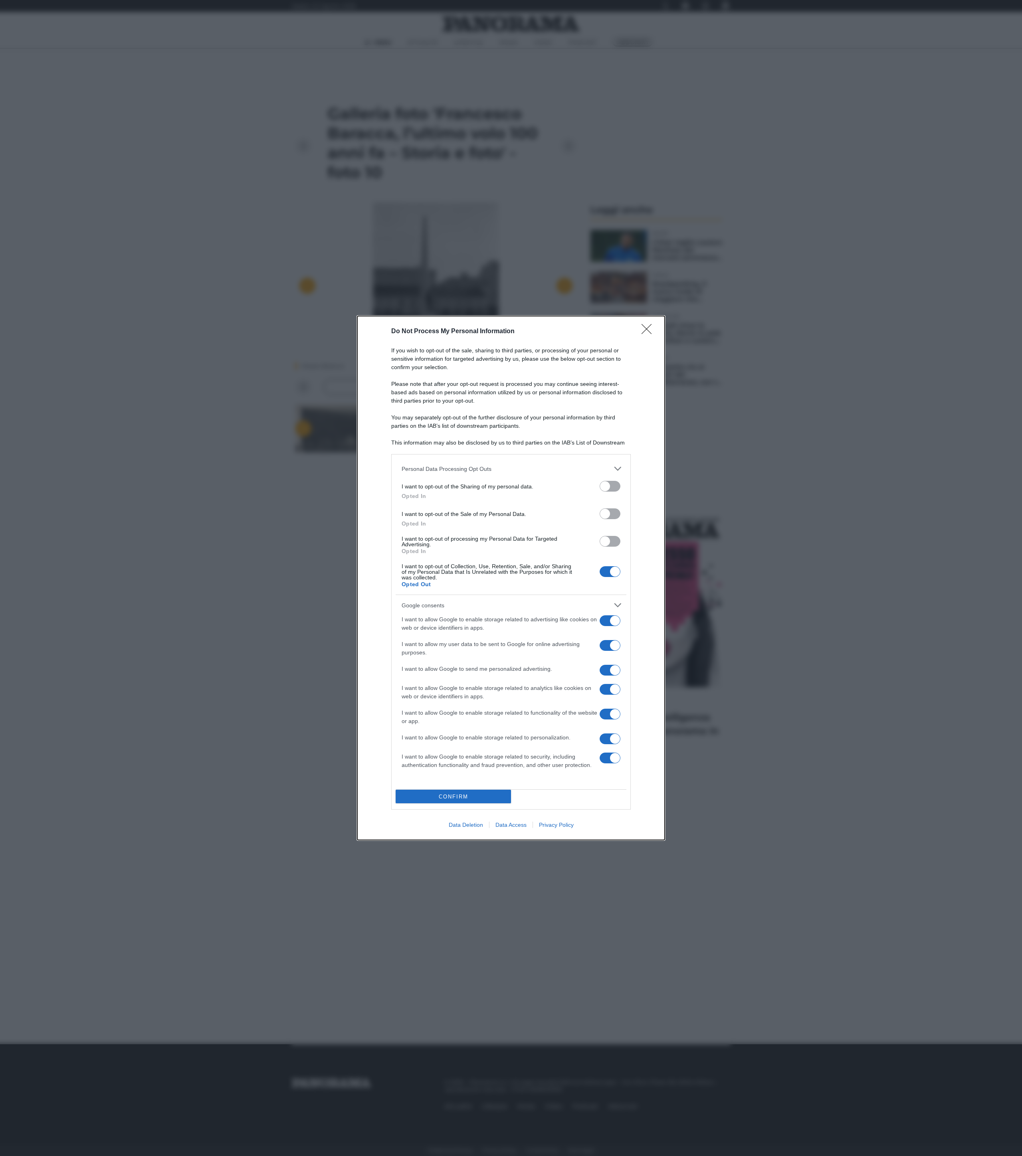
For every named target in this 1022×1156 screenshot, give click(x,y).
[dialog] (511, 578)
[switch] (610, 486)
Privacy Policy (556, 825)
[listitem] (511, 468)
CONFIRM (453, 797)
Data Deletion (466, 825)
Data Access (511, 825)
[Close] (649, 331)
